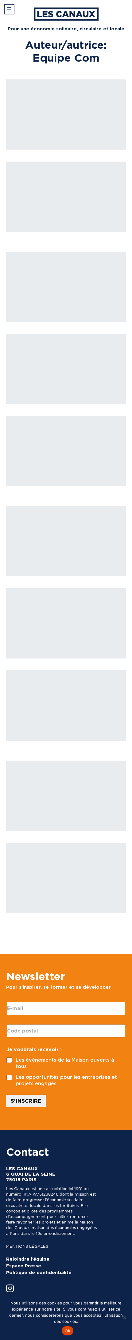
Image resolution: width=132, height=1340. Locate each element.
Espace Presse (23, 1266)
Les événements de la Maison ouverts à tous (65, 1063)
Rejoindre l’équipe (27, 1259)
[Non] (124, 1318)
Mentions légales (27, 1246)
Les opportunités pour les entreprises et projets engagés (66, 1080)
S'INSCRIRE (26, 1101)
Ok (67, 1330)
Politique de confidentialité (39, 1272)
